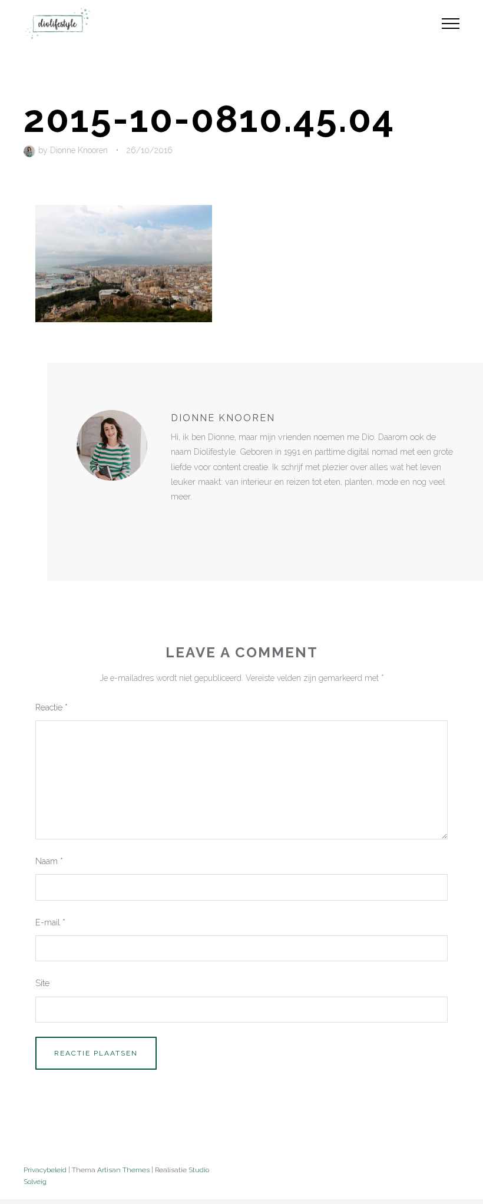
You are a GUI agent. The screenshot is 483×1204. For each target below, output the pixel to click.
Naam (49, 861)
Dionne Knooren (79, 150)
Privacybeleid (45, 1170)
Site (42, 983)
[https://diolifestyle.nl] (179, 520)
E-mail (50, 922)
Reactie (51, 707)
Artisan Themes (123, 1170)
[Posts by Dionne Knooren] (31, 150)
